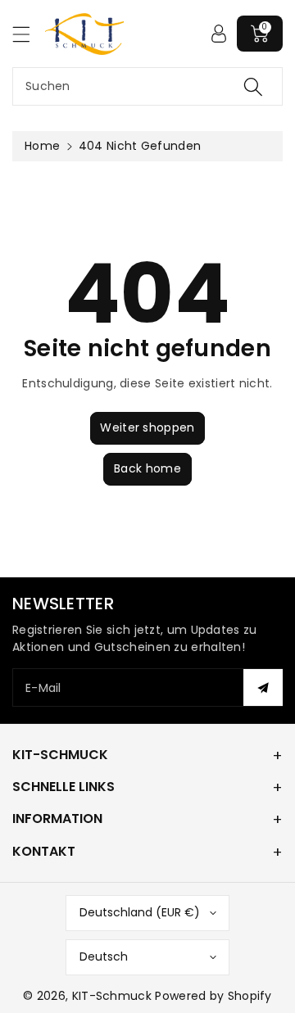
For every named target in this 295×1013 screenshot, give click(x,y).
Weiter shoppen (147, 427)
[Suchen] (253, 86)
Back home (147, 468)
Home (42, 146)
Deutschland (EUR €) (139, 912)
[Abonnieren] (263, 687)
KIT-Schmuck (112, 996)
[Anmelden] (219, 34)
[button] (28, 34)
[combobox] (147, 86)
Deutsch (103, 956)
